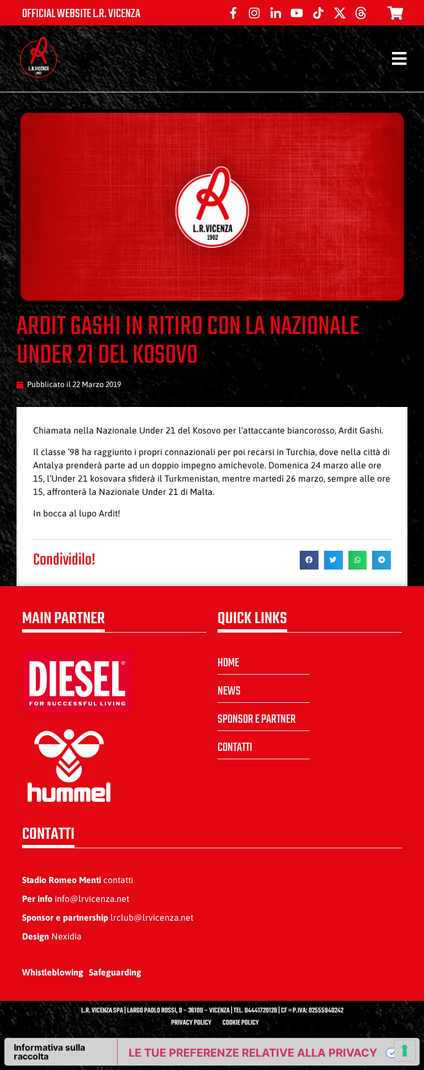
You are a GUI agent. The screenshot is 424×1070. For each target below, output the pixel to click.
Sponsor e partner (257, 719)
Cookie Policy (240, 1023)
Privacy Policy (191, 1023)
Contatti (235, 747)
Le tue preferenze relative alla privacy (253, 1052)
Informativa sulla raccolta (49, 1052)
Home (228, 663)
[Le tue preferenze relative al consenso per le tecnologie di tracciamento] (404, 1050)
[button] (309, 560)
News (229, 691)
